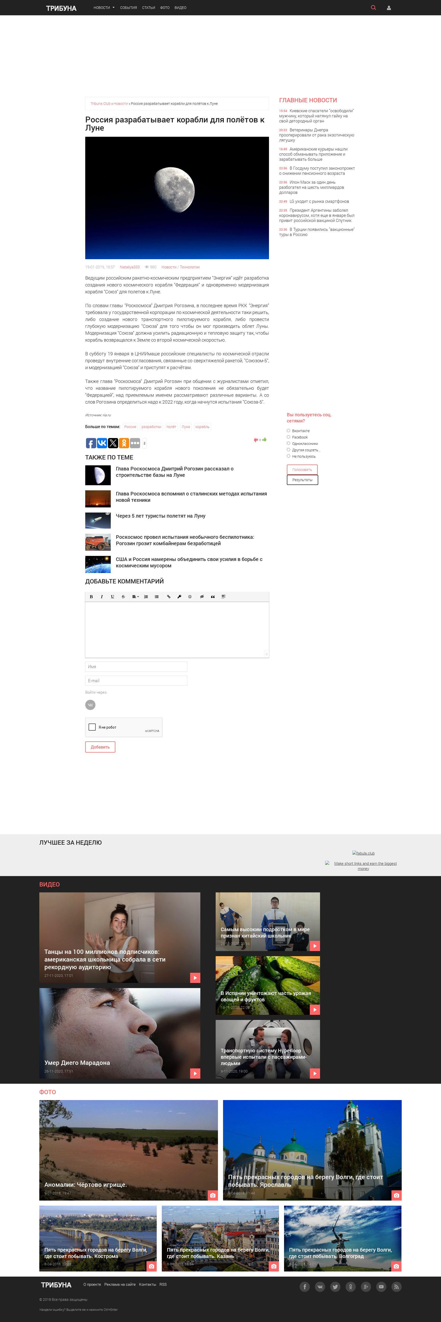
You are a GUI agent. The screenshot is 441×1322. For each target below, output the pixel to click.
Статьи (148, 7)
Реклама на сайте (120, 1284)
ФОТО (47, 1092)
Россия (130, 426)
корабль (202, 426)
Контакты (147, 1284)
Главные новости (308, 100)
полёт (171, 426)
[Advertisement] (220, 56)
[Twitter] (335, 1287)
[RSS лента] (396, 1287)
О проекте (92, 1284)
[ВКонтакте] (320, 1287)
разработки (151, 426)
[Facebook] (305, 1287)
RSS (163, 1284)
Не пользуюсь (303, 456)
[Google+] (366, 1287)
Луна (186, 426)
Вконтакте (300, 430)
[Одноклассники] (351, 1287)
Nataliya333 (130, 266)
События (128, 7)
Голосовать (302, 469)
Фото (164, 7)
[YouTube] (381, 1287)
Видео (180, 7)
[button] (91, 597)
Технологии (190, 266)
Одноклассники (304, 443)
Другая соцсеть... (306, 449)
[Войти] (389, 7)
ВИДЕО (49, 884)
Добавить (100, 747)
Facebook (299, 437)
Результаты (302, 479)
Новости (102, 7)
